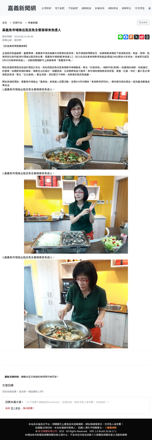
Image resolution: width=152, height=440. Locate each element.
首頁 (4, 22)
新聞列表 (17, 22)
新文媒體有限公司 (47, 431)
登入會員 (16, 408)
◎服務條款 (111, 427)
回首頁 (144, 22)
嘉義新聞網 (22, 8)
